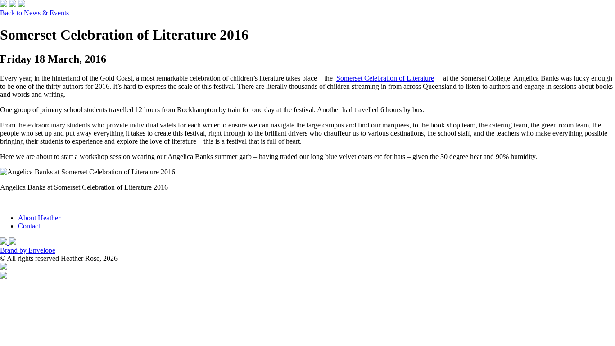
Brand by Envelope (27, 250)
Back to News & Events (34, 13)
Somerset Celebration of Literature (385, 78)
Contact (29, 226)
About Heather (39, 218)
